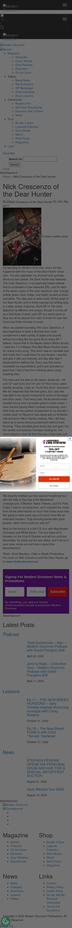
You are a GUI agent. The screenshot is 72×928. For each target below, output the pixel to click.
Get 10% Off (54, 479)
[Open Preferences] (5, 921)
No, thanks (54, 486)
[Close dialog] (70, 438)
